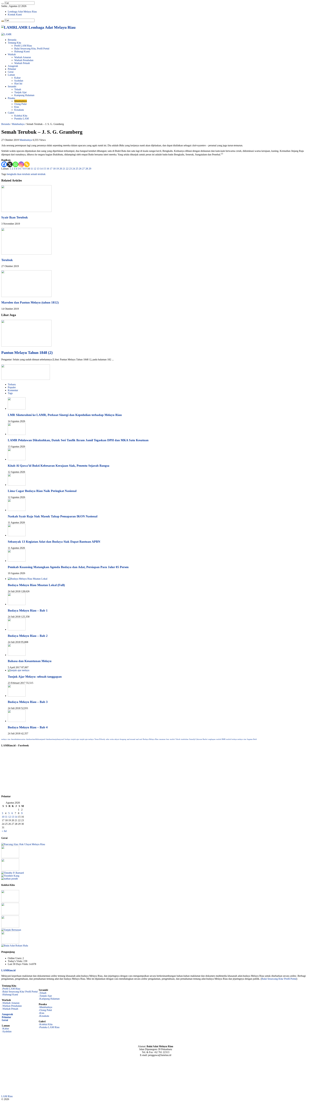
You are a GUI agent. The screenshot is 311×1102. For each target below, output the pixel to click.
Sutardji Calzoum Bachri (198, 739)
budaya (67, 739)
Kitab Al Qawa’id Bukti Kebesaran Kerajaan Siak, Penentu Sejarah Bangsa (58, 465)
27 (83, 168)
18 (54, 168)
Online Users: (15, 958)
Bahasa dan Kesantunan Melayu (30, 661)
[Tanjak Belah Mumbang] (10, 942)
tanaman (162, 739)
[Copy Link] (27, 164)
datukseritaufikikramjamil (35, 739)
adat (107, 739)
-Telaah (42, 992)
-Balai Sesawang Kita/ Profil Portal (20, 991)
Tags (10, 393)
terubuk (42, 174)
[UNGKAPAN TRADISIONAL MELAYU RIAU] (10, 870)
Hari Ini (18, 83)
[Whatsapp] (15, 164)
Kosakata (19, 109)
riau (8, 739)
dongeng (123, 739)
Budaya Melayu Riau (151, 739)
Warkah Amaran (22, 57)
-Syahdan (7, 1031)
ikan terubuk (23, 174)
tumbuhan (185, 739)
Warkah (12, 54)
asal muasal (131, 739)
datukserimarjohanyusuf (55, 739)
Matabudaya (20, 101)
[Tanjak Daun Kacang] (10, 914)
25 (77, 168)
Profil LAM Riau (23, 45)
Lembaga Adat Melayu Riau (22, 11)
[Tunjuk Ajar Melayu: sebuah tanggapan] (18, 670)
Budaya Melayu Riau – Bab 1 (28, 610)
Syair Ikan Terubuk (14, 217)
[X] (10, 164)
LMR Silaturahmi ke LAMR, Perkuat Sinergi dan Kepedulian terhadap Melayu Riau (65, 415)
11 (31, 168)
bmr (167, 739)
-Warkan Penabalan (12, 1005)
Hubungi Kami (22, 51)
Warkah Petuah (22, 63)
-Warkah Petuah (10, 1008)
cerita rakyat (114, 739)
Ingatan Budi (252, 739)
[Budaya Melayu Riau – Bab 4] (17, 721)
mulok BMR (220, 739)
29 (90, 168)
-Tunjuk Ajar (45, 995)
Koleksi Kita (20, 115)
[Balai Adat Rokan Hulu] (14, 945)
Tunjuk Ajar (20, 92)
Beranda (12, 39)
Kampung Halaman (24, 95)
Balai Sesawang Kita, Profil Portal (31, 48)
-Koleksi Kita (45, 1024)
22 (67, 168)
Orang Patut (20, 104)
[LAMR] (6, 34)
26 (80, 168)
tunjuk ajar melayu (87, 739)
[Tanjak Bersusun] (11, 929)
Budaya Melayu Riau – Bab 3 (28, 702)
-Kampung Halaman (49, 998)
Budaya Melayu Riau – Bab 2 (28, 635)
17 (51, 168)
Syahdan (18, 80)
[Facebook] (4, 164)
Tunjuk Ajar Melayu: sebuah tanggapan (35, 676)
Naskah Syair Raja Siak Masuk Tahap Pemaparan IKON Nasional (52, 516)
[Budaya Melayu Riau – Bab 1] (17, 604)
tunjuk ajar (75, 739)
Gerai (10, 71)
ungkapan (212, 739)
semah (34, 174)
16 (47, 168)
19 (57, 168)
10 (3, 816)
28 (86, 168)
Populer (12, 387)
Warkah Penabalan (23, 60)
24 (73, 168)
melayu (4, 739)
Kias (16, 106)
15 (44, 168)
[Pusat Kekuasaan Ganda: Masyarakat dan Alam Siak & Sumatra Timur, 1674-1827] (12, 872)
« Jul (4, 831)
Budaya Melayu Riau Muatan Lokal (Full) (36, 585)
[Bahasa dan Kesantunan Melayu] (17, 654)
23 (70, 168)
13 (38, 168)
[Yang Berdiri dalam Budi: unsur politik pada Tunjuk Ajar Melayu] (10, 857)
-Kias (41, 1013)
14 (41, 168)
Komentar (13, 390)
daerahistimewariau (18, 739)
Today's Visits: (15, 961)
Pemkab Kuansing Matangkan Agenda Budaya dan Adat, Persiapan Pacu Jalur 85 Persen (68, 567)
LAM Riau (7, 1096)
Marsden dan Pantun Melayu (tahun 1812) (30, 302)
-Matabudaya (45, 1007)
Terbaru (12, 384)
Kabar (17, 77)
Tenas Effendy (99, 739)
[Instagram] (21, 164)
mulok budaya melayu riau (236, 739)
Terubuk (7, 260)
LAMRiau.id (8, 970)
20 (60, 168)
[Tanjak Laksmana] (10, 901)
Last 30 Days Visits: (18, 964)
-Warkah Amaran (10, 1003)
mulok (172, 739)
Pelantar (12, 69)
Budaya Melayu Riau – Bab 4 (28, 727)
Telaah (17, 89)
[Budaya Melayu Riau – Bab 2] (17, 629)
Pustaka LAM (21, 118)
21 (64, 168)
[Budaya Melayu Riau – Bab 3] (17, 695)
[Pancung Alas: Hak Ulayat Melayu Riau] (23, 844)
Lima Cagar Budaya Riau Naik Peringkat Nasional (42, 491)
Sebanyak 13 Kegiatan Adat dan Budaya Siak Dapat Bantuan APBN (54, 541)
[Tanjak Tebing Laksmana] (10, 927)
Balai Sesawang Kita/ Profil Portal (278, 978)
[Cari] (2, 3)
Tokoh (177, 739)
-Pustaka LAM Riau (49, 1027)
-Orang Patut (45, 1010)
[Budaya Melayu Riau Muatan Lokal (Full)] (27, 578)
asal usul (139, 739)
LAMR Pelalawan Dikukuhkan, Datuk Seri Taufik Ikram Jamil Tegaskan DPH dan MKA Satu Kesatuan (78, 440)
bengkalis (12, 174)
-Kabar (5, 1028)
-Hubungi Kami (10, 994)
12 (35, 168)
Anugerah (13, 66)
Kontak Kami (15, 14)
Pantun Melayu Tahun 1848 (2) (27, 352)
